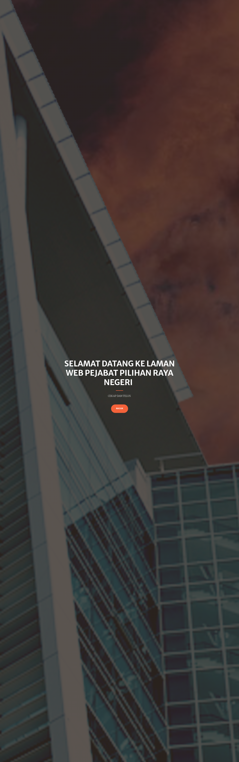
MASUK (119, 408)
